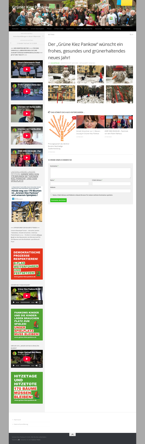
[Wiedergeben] (14, 302)
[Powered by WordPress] (19, 439)
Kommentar (54, 166)
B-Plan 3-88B (59, 29)
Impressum (17, 420)
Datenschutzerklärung (21, 424)
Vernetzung (117, 29)
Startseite (15, 29)
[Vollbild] (40, 302)
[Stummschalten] (37, 302)
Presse (49, 29)
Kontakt (107, 29)
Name (52, 180)
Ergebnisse (70, 29)
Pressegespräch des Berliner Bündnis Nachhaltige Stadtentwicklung (58, 146)
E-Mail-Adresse (97, 180)
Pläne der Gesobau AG (84, 29)
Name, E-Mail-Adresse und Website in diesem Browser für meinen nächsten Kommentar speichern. (83, 195)
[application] (27, 296)
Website (52, 187)
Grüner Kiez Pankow (30, 7)
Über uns (24, 29)
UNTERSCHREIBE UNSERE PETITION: (25, 176)
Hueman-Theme (35, 440)
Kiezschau (98, 29)
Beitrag (51, 34)
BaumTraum (55, 63)
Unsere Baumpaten (37, 29)
